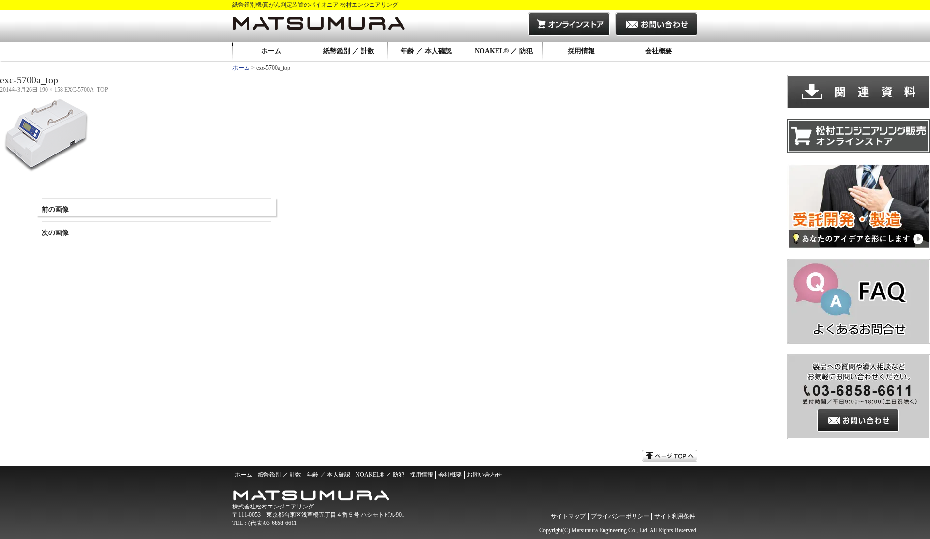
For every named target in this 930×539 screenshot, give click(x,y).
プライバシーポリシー (620, 516)
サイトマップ (568, 516)
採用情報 (581, 51)
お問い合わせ (484, 474)
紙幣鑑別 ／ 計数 (348, 51)
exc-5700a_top (86, 89)
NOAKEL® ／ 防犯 (504, 51)
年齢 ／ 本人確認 (426, 51)
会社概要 (658, 51)
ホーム (271, 51)
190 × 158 (51, 89)
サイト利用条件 (674, 516)
